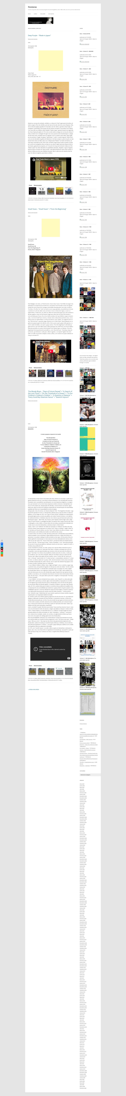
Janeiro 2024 (82, 836)
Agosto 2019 (82, 929)
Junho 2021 (82, 890)
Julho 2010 (82, 1058)
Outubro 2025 (83, 799)
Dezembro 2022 (83, 859)
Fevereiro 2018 (83, 960)
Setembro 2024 (83, 822)
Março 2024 (82, 833)
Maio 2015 (82, 1018)
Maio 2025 (82, 808)
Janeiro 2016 (82, 1004)
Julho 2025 (82, 805)
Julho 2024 (82, 826)
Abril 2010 (82, 1063)
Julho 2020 (82, 909)
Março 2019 (82, 937)
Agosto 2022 (82, 866)
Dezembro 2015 (83, 1006)
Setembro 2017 (83, 969)
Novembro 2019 (83, 923)
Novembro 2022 (83, 860)
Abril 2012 (82, 1028)
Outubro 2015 (83, 1009)
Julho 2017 (82, 972)
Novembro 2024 (83, 819)
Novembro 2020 (83, 902)
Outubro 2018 (83, 946)
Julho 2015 (82, 1014)
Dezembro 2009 (83, 1070)
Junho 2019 (82, 932)
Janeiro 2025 (82, 815)
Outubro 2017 (83, 967)
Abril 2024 (82, 831)
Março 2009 (82, 1086)
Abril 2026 (82, 789)
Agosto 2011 (82, 1041)
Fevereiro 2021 (83, 897)
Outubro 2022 (83, 862)
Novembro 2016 (83, 986)
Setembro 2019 (83, 927)
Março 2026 (82, 791)
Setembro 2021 (83, 885)
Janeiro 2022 (82, 878)
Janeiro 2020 (82, 920)
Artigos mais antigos (33, 689)
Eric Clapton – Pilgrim (84, 748)
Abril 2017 (82, 978)
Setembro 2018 (83, 948)
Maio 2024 (82, 829)
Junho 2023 (82, 848)
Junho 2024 (82, 827)
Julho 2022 (82, 867)
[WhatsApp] (2, 553)
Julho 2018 (82, 951)
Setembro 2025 (83, 801)
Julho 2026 (82, 784)
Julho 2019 (82, 930)
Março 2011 (82, 1049)
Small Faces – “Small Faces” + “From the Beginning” (47, 209)
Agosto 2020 (82, 908)
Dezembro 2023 (83, 838)
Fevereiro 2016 (83, 1002)
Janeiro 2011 (82, 1053)
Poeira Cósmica (83, 723)
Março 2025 (82, 812)
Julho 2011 (82, 1042)
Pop (41, 380)
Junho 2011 (82, 1044)
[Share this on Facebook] (2, 544)
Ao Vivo (35, 198)
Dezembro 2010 (83, 1055)
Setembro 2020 (83, 906)
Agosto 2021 (82, 887)
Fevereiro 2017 (83, 981)
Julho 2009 (82, 1079)
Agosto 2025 (82, 803)
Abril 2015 (82, 1020)
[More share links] (2, 555)
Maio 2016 (82, 997)
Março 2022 (82, 874)
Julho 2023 (82, 846)
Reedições (52, 198)
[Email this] (2, 548)
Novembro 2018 (83, 944)
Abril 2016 (82, 999)
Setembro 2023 (83, 843)
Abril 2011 (82, 1048)
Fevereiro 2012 (83, 1032)
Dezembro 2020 (83, 901)
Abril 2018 (82, 957)
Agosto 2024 (82, 824)
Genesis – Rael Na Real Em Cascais (87, 750)
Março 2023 (82, 853)
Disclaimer (42, 13)
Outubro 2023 (83, 841)
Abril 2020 (82, 915)
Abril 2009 (82, 1084)
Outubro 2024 (83, 820)
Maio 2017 (82, 976)
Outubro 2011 (83, 1037)
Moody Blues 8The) (35, 680)
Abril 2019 (82, 936)
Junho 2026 (82, 785)
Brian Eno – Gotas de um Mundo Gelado (88, 744)
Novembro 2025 (83, 798)
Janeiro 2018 (82, 962)
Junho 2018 (82, 953)
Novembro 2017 (83, 965)
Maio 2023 (82, 850)
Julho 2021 (82, 888)
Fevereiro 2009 (83, 1088)
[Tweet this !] (2, 546)
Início (29, 13)
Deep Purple (31, 199)
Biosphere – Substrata (85, 765)
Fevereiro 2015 (83, 1023)
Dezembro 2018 (83, 943)
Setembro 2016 (83, 990)
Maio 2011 (82, 1046)
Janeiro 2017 (82, 983)
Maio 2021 (82, 892)
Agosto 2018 (82, 950)
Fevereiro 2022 (83, 876)
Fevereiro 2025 (83, 813)
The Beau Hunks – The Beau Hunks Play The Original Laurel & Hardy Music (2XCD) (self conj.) (89, 755)
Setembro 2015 (83, 1011)
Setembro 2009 (83, 1076)
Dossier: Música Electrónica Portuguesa (88, 758)
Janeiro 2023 (82, 857)
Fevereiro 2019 (83, 939)
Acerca (35, 13)
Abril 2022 (82, 873)
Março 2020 (82, 916)
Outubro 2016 (83, 988)
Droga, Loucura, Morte (85, 743)
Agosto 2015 (82, 1013)
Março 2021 (82, 895)
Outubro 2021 (83, 883)
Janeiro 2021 (82, 899)
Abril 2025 (82, 810)
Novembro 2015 (83, 1007)
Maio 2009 (82, 1083)
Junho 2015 (82, 1016)
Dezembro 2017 (83, 964)
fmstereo (32, 7)
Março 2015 (82, 1021)
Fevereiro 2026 (83, 792)
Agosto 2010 (82, 1056)
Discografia (51, 13)
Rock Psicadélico (61, 198)
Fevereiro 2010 (83, 1067)
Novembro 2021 (83, 881)
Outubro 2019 (83, 925)
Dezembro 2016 (83, 985)
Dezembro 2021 (83, 880)
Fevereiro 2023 (83, 855)
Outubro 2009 (83, 1074)
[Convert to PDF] (2, 551)
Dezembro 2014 (83, 1027)
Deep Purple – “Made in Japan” (39, 35)
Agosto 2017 (82, 971)
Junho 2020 (82, 911)
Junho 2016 (82, 995)
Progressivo (46, 198)
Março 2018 (82, 958)
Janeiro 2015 (82, 1025)
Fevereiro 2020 (83, 918)
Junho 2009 (82, 1081)
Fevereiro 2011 (83, 1051)
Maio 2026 (82, 787)
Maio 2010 (82, 1062)
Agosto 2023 (82, 845)
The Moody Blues (43, 680)
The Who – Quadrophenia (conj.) (87, 762)
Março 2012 (82, 1030)
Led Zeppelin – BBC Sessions (86, 739)
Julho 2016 (82, 993)
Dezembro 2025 (83, 796)
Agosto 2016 (82, 992)
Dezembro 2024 (83, 817)
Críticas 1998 (40, 198)
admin (46, 199)
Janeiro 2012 (82, 1034)
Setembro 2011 (83, 1039)
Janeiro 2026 (82, 794)
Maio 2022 (82, 871)
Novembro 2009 (83, 1072)
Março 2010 (82, 1065)
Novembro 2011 (83, 1035)
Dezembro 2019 (83, 922)
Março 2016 (82, 1000)
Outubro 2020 (83, 904)
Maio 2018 (82, 955)
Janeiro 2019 (82, 941)
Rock (56, 198)
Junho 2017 (82, 974)
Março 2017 (82, 979)
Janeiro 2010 (82, 1069)
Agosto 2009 (82, 1077)
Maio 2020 (82, 913)
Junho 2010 (82, 1060)
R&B (49, 380)
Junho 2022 (82, 869)
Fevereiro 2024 (83, 834)
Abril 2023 (82, 852)
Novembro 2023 (83, 840)
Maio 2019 (82, 934)
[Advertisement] (50, 60)
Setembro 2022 (83, 864)
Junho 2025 (82, 806)
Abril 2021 (82, 894)
